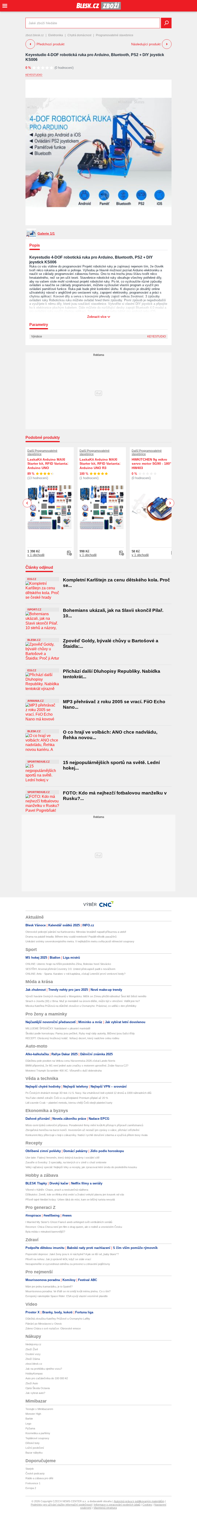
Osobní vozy (33, 1354)
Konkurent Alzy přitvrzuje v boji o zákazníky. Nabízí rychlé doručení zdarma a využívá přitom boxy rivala (86, 1135)
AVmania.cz (35, 700)
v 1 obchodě (35, 555)
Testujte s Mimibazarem (39, 1409)
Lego (28, 1423)
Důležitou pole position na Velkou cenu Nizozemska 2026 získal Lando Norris (70, 1060)
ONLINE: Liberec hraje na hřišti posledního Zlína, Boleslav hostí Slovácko (68, 963)
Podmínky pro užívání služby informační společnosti (61, 1504)
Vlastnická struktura (105, 1507)
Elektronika (55, 35)
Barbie (29, 1418)
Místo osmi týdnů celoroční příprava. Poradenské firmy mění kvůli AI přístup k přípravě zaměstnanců (84, 1125)
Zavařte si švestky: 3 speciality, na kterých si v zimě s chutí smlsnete (65, 1162)
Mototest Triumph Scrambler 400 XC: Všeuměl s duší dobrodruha (63, 1070)
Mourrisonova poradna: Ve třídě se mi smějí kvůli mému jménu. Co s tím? (68, 1291)
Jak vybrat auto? (35, 1392)
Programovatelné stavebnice (114, 35)
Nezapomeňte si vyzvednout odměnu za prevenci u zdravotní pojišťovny (67, 1264)
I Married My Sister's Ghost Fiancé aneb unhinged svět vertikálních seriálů (68, 1222)
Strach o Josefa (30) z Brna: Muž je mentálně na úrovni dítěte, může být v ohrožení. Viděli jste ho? (82, 1001)
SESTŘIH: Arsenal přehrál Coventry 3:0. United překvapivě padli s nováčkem (70, 969)
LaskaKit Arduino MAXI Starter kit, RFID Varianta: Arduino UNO (47, 464)
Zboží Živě (31, 1349)
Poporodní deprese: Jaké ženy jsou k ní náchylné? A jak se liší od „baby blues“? (72, 1254)
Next (170, 503)
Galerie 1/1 (46, 233)
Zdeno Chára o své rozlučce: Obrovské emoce (53, 1328)
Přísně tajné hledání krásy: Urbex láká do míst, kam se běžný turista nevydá (70, 1199)
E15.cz (31, 579)
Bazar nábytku (34, 1452)
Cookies (147, 1504)
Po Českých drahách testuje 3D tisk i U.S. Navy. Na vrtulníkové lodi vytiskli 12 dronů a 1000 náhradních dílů (88, 1092)
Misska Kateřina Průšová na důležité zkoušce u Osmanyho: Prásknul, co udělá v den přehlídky (80, 1005)
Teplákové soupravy (37, 1438)
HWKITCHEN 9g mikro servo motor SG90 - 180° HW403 (151, 464)
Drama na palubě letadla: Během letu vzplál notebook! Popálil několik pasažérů (71, 936)
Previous (27, 503)
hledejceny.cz (33, 1344)
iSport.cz (34, 609)
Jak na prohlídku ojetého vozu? (43, 1368)
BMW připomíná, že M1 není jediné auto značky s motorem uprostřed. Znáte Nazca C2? (76, 1065)
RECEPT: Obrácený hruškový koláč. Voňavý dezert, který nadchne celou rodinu (72, 1038)
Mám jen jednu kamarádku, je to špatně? (49, 1286)
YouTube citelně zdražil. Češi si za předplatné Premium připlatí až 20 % (66, 1097)
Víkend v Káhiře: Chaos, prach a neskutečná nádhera (56, 1189)
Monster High (33, 1413)
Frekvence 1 (32, 1483)
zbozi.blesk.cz (34, 35)
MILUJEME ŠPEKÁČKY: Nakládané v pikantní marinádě (57, 1028)
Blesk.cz (34, 639)
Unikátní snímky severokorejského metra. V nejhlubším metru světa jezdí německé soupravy (79, 941)
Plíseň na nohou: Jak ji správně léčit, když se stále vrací (58, 1259)
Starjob (29, 1468)
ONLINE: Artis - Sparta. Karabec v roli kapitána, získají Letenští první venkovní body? (75, 973)
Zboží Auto (31, 1383)
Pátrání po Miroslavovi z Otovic (43, 1323)
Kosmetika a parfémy (37, 1433)
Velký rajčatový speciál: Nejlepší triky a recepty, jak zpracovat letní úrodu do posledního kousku (81, 1167)
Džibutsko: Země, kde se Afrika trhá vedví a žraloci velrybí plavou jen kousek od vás (74, 1194)
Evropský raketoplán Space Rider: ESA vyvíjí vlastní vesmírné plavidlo (66, 1296)
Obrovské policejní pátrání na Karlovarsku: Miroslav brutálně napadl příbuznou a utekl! (75, 931)
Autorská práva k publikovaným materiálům (139, 1501)
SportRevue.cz (38, 761)
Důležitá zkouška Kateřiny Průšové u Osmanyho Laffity (57, 1318)
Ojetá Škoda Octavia (37, 1388)
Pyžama (30, 1428)
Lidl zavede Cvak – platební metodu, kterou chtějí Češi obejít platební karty (68, 1102)
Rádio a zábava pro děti (39, 1478)
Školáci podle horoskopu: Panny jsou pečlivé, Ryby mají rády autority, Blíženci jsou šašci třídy (80, 1033)
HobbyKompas (34, 1373)
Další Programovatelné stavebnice (42, 452)
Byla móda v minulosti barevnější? (45, 1231)
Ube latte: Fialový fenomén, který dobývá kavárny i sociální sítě (62, 1157)
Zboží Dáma (32, 1358)
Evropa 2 (30, 1488)
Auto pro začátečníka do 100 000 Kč (46, 1378)
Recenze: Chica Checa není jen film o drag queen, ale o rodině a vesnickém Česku (73, 1226)
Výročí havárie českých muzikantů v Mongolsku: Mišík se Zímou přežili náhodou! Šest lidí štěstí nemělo (85, 996)
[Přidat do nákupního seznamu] (69, 553)
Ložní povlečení (34, 1447)
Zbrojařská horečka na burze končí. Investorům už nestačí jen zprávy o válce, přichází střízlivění (82, 1130)
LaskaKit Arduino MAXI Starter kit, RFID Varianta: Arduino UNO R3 (100, 464)
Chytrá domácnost (79, 35)
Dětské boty (32, 1443)
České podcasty (35, 1473)
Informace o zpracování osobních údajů (117, 1504)
